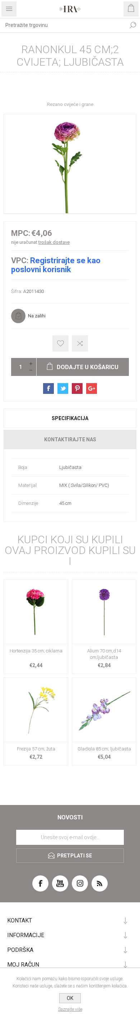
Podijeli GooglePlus (91, 388)
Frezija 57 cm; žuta (36, 749)
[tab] (70, 418)
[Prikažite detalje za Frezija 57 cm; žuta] (36, 710)
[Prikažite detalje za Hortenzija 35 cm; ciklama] (36, 612)
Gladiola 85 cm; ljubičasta (104, 749)
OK (70, 998)
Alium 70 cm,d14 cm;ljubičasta (104, 654)
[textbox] (63, 25)
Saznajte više (70, 1009)
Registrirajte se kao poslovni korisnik (56, 265)
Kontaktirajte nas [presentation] (70, 439)
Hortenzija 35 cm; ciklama (36, 650)
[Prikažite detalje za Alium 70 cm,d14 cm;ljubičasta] (104, 612)
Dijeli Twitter (62, 388)
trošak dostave (54, 242)
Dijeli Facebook (48, 388)
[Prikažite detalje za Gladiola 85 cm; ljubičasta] (104, 710)
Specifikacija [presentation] (70, 418)
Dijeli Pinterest (77, 388)
